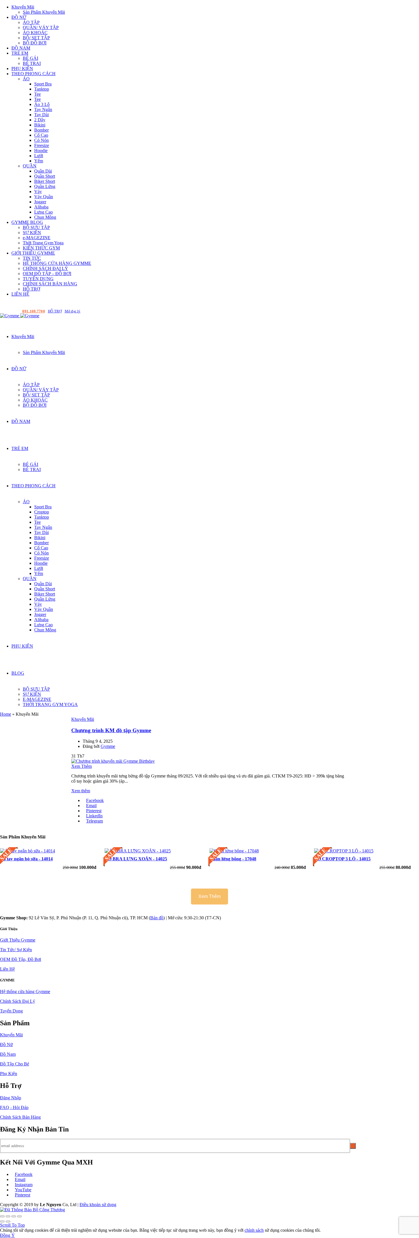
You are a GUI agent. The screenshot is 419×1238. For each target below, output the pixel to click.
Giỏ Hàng (410, 311)
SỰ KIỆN (32, 232)
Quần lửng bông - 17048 (233, 858)
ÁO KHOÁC (35, 32)
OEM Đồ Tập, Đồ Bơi (20, 959)
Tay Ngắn (43, 109)
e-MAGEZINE (36, 237)
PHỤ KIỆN (22, 68)
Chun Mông (45, 217)
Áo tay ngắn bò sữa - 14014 (26, 858)
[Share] (8, 1216)
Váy (38, 191)
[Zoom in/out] (19, 1216)
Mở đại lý (73, 311)
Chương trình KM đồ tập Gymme (111, 730)
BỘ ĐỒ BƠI (34, 42)
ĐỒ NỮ (18, 17)
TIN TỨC (32, 258)
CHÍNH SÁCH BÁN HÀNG (50, 283)
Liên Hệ (7, 969)
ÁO (26, 78)
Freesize (41, 145)
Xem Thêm (81, 766)
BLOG (17, 673)
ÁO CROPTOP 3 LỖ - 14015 (342, 858)
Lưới (38, 155)
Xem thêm (80, 790)
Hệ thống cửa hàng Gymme (25, 991)
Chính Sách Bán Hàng (20, 1117)
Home (5, 714)
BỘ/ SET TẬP (36, 37)
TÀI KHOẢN (380, 311)
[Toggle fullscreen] (13, 1216)
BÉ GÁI (30, 58)
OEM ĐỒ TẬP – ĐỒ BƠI (47, 273)
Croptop (41, 511)
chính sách (254, 1230)
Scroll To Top (12, 1225)
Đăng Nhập (10, 1097)
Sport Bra (43, 83)
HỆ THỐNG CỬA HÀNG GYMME (57, 263)
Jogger (40, 201)
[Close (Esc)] (2, 1216)
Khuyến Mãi (22, 7)
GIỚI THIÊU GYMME (33, 253)
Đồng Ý (7, 1235)
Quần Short (44, 176)
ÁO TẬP (31, 22)
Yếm (38, 160)
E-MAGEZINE (37, 699)
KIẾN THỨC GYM (41, 247)
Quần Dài (43, 171)
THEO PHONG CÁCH (33, 73)
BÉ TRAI (32, 63)
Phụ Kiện (8, 1073)
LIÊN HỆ (20, 294)
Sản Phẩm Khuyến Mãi (44, 12)
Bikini (39, 124)
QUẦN (29, 165)
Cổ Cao (41, 135)
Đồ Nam (8, 1054)
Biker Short (44, 181)
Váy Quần (43, 196)
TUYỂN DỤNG (38, 278)
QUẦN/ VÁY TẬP (41, 27)
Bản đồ (156, 917)
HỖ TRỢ (31, 289)
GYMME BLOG (27, 222)
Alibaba (41, 206)
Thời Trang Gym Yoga (43, 242)
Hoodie (41, 150)
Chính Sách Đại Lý (17, 1001)
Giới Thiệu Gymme (17, 940)
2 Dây (39, 119)
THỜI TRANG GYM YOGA (50, 704)
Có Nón (41, 140)
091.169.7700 (33, 311)
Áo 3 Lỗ (42, 104)
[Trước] (2, 1221)
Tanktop (41, 89)
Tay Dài (41, 114)
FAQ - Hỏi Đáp (14, 1107)
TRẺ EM (19, 53)
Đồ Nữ (6, 1044)
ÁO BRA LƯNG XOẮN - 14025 (136, 858)
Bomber (41, 130)
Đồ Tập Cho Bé (14, 1063)
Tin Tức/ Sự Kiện (16, 949)
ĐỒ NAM (20, 48)
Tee (37, 94)
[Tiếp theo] (8, 1221)
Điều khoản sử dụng (98, 1204)
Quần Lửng (44, 186)
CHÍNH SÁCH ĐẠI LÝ (45, 268)
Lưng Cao (43, 212)
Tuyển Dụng (11, 1010)
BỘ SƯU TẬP (36, 227)
